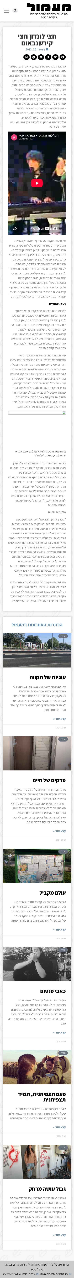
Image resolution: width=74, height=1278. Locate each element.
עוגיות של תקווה (48, 677)
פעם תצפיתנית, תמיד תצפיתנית (42, 1096)
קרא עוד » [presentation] (59, 719)
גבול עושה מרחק (47, 1188)
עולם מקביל (52, 892)
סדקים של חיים (49, 780)
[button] (15, 10)
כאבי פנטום (53, 990)
